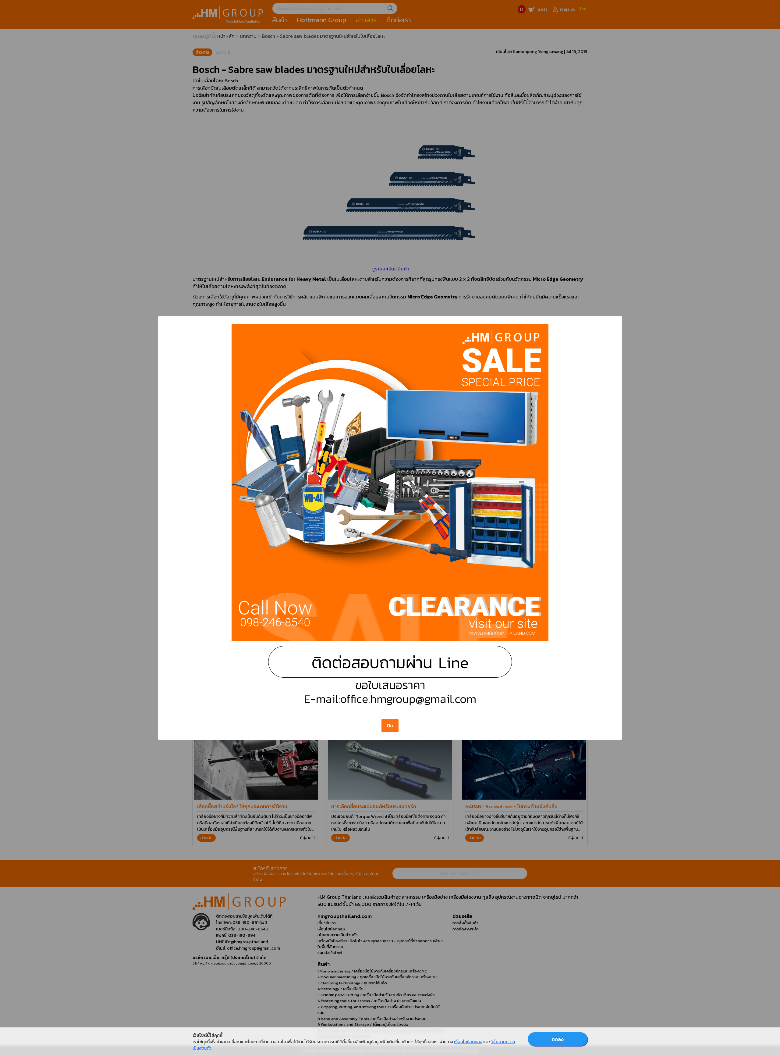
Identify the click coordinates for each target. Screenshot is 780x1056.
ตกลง (557, 1039)
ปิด (390, 725)
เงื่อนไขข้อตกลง (468, 1042)
